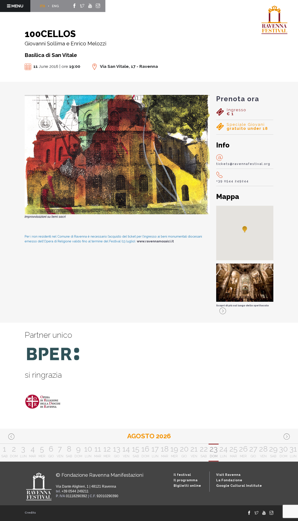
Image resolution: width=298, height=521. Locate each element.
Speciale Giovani (247, 126)
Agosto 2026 (149, 436)
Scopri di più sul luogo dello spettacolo (242, 305)
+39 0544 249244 (232, 181)
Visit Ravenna (228, 474)
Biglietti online (187, 485)
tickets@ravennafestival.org (243, 164)
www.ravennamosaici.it (155, 241)
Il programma (186, 480)
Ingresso (236, 112)
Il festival (182, 474)
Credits (30, 512)
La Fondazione (229, 480)
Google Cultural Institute (239, 485)
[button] (244, 229)
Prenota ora (237, 99)
